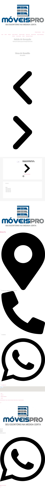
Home (1, 393)
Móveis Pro (3, 232)
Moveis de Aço (28, 34)
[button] (22, 88)
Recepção (9, 34)
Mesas (2, 34)
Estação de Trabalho (22, 34)
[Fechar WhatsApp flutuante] (0, 402)
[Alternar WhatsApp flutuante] (0, 486)
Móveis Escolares (33, 34)
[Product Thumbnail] (18, 162)
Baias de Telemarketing (40, 34)
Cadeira (6, 34)
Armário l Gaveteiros (15, 34)
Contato (2, 398)
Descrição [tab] (7, 183)
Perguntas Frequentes (4, 396)
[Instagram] (23, 176)
